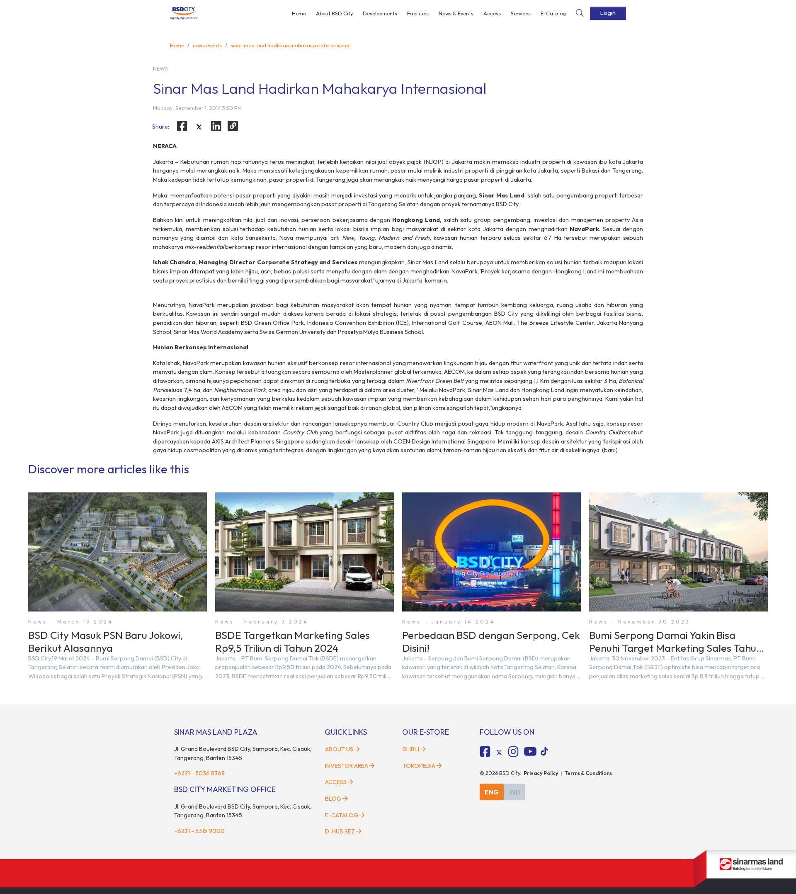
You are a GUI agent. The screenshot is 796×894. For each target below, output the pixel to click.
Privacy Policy (541, 773)
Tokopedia (419, 766)
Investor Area (346, 766)
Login (608, 13)
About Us (339, 749)
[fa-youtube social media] (530, 751)
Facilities (418, 13)
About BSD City (334, 13)
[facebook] (182, 126)
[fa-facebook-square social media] (485, 751)
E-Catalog (553, 13)
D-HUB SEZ (340, 831)
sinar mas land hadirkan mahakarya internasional (291, 45)
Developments (380, 13)
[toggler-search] (579, 13)
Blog (333, 798)
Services (521, 13)
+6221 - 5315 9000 (199, 831)
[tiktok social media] (499, 752)
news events (207, 45)
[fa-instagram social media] (513, 751)
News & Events (456, 13)
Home (299, 13)
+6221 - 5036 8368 (199, 773)
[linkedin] (216, 126)
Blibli (411, 749)
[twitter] (199, 127)
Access (492, 13)
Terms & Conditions (588, 773)
